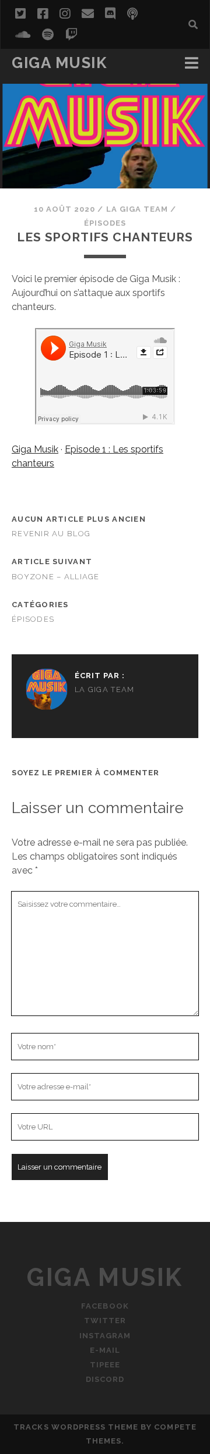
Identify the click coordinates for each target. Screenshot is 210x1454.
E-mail (105, 1350)
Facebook (104, 1306)
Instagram (105, 1335)
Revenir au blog (51, 533)
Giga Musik (59, 63)
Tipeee (105, 1364)
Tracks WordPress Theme (75, 1427)
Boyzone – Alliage (56, 576)
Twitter (105, 1320)
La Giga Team (137, 209)
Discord (105, 1379)
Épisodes (105, 223)
